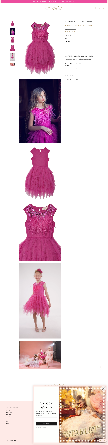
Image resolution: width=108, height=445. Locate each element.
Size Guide (92, 41)
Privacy (7, 423)
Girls (23, 14)
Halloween (7, 14)
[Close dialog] (103, 388)
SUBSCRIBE (46, 423)
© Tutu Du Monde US (11, 440)
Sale (103, 14)
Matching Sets (55, 14)
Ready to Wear (40, 14)
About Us (8, 410)
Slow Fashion (8, 414)
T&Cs (7, 421)
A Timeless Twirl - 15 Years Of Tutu (79, 21)
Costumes (67, 14)
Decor (83, 14)
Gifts (76, 14)
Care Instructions (9, 419)
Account (96, 8)
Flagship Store (9, 412)
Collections (94, 14)
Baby (30, 14)
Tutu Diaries (8, 416)
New (16, 14)
